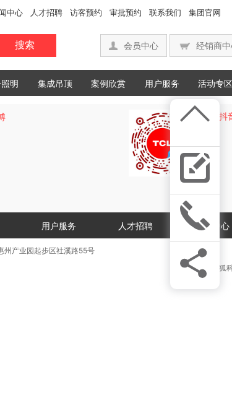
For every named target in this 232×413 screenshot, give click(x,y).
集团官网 (205, 12)
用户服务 (162, 83)
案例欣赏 (108, 83)
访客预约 (86, 12)
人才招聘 (46, 12)
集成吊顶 (55, 83)
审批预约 (126, 12)
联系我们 (165, 12)
